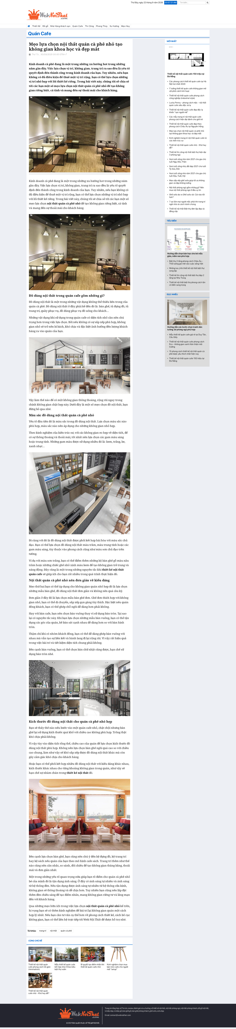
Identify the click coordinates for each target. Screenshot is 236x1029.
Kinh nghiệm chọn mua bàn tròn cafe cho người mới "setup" (117, 966)
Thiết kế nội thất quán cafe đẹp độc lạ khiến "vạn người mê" (186, 110)
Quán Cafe (77, 26)
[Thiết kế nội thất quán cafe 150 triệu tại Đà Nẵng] (187, 59)
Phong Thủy (102, 26)
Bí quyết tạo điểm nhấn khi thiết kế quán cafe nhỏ (92, 965)
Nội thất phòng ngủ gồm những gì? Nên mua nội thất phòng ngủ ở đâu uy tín (186, 188)
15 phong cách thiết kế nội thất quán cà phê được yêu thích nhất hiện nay (187, 352)
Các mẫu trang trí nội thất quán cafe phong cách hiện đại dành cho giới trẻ (186, 118)
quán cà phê (66, 931)
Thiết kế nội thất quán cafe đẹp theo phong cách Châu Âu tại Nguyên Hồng (186, 125)
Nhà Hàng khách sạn (60, 26)
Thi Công (89, 26)
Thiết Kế (36, 26)
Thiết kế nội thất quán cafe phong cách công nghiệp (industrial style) (186, 96)
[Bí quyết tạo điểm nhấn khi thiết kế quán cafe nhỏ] (93, 954)
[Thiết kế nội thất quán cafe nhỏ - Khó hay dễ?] (40, 980)
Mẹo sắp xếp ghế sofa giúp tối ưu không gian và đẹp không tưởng (187, 181)
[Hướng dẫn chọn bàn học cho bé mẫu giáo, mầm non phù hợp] (187, 238)
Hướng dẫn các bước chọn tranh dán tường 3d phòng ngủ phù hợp (184, 328)
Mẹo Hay (125, 26)
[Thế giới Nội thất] (55, 14)
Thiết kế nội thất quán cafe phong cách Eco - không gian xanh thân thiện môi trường (186, 344)
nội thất (53, 931)
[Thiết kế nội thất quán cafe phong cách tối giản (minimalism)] (40, 954)
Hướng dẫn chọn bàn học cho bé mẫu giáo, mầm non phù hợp (184, 254)
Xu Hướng (114, 26)
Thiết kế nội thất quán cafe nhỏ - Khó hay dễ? (38, 992)
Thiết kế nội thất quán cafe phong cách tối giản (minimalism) (39, 966)
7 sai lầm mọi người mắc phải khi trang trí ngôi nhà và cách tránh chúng (187, 202)
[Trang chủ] (29, 26)
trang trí (42, 931)
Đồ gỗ (45, 26)
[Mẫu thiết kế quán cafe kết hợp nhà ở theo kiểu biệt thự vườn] (66, 954)
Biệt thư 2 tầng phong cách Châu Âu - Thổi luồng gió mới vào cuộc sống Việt (186, 262)
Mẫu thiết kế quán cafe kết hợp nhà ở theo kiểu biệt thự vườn (65, 966)
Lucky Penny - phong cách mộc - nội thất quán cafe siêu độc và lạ (187, 103)
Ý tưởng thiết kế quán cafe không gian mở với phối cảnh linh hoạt (187, 89)
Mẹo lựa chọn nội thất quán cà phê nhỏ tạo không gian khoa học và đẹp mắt (186, 132)
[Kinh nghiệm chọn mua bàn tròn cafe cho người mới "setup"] (119, 954)
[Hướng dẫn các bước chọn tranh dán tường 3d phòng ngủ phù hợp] (187, 312)
